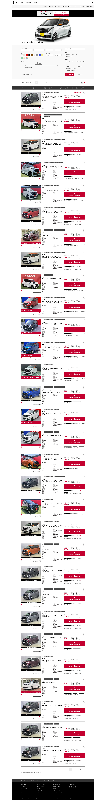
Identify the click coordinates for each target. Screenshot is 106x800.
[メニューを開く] (92, 2)
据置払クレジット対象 (70, 68)
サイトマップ (23, 798)
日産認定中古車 (69, 56)
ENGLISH (61, 798)
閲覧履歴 (91, 6)
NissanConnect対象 (70, 70)
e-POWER (68, 66)
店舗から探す (51, 6)
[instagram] (73, 786)
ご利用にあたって (38, 798)
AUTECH (77, 61)
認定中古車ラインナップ (67, 6)
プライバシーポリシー (30, 798)
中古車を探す (45, 6)
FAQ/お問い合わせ (55, 798)
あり (83, 88)
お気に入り (87, 6)
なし (81, 88)
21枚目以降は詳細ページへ (37, 109)
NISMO (83, 61)
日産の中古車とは (58, 6)
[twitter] (71, 786)
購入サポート (75, 6)
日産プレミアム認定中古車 (71, 54)
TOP (41, 6)
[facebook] (69, 786)
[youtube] (75, 786)
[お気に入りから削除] (84, 93)
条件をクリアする (81, 74)
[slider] (25, 65)
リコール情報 (44, 798)
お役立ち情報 (81, 6)
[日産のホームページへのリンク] (15, 1)
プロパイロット (80, 66)
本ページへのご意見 (68, 798)
